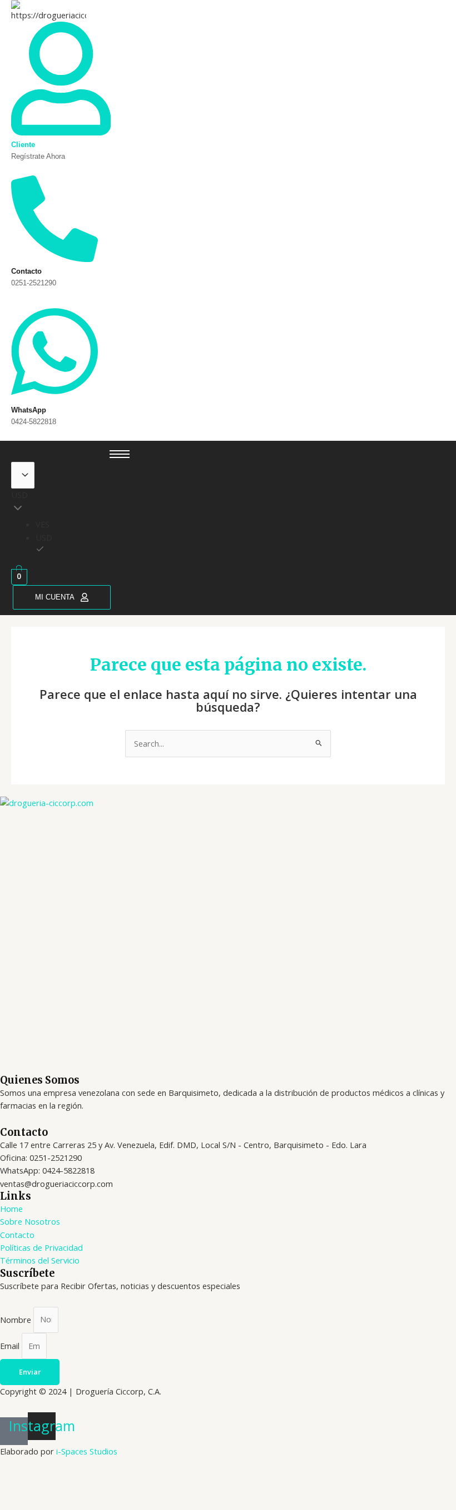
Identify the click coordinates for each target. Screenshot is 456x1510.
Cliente (23, 144)
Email (11, 1345)
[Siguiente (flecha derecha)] (59, 1500)
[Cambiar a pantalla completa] (59, 1481)
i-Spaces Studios (86, 1451)
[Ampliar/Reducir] (19, 1481)
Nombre (16, 1319)
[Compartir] (99, 1481)
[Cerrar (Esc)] (139, 1481)
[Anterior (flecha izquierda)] (19, 1500)
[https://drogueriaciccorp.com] (48, 11)
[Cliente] (61, 131)
